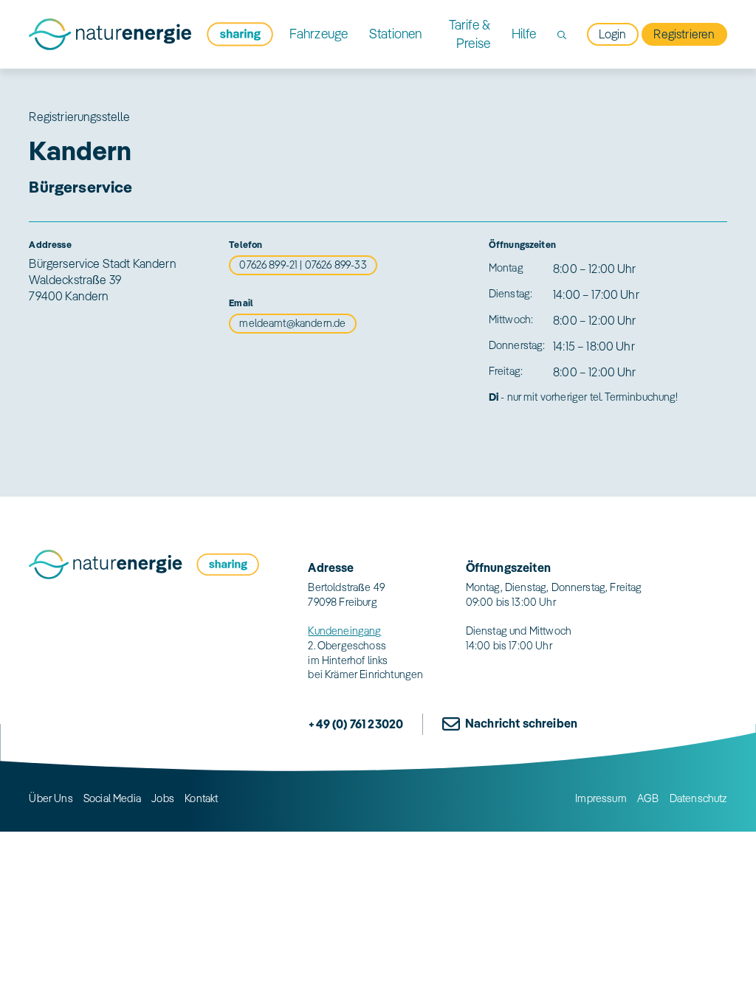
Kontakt (201, 798)
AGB (648, 798)
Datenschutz (698, 798)
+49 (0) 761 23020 (355, 724)
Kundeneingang (344, 631)
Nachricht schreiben (521, 723)
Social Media (112, 798)
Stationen (395, 33)
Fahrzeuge (318, 33)
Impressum (600, 798)
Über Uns (50, 798)
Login (612, 34)
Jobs (162, 798)
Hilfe (524, 33)
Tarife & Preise (469, 34)
